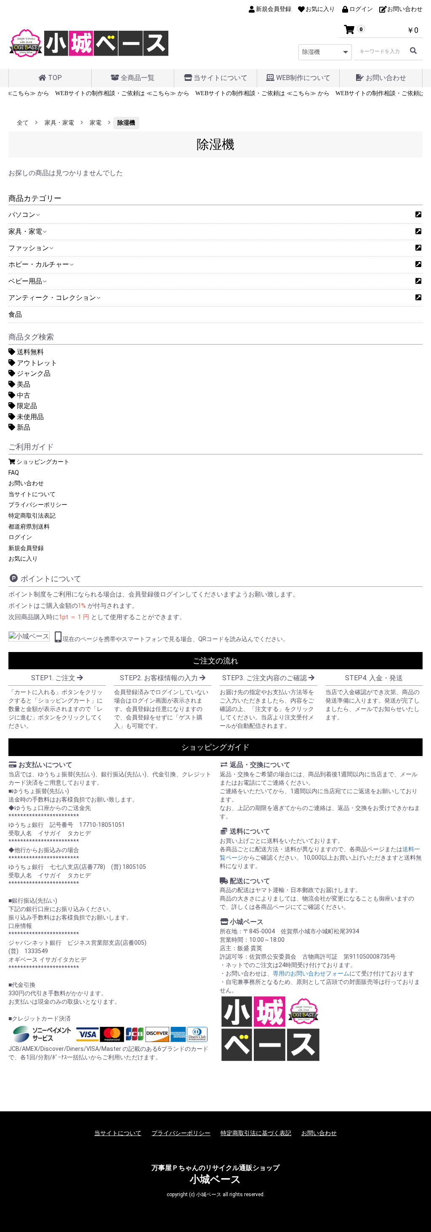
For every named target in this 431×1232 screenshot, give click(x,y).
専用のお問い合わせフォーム (311, 973)
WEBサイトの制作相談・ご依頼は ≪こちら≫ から (105, 93)
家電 (95, 122)
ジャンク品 (33, 373)
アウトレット (36, 363)
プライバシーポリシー (37, 504)
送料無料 (29, 352)
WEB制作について (302, 78)
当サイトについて (219, 78)
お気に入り (23, 558)
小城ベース (215, 1179)
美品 (22, 384)
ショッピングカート (42, 461)
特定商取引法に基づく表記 (256, 1133)
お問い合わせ (385, 78)
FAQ (13, 472)
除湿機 (126, 122)
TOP (54, 78)
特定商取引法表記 (32, 515)
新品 (22, 427)
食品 (15, 314)
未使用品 (29, 417)
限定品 (26, 406)
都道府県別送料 (29, 526)
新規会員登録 (26, 548)
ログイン (20, 537)
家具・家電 (59, 122)
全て (23, 122)
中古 (22, 395)
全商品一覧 (136, 78)
